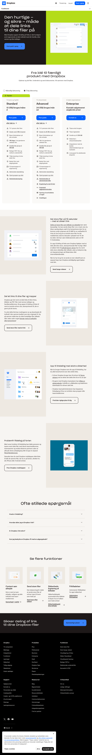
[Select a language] (56, 3)
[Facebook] (8, 719)
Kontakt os (7, 687)
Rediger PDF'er (64, 662)
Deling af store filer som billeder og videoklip (65, 225)
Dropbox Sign (36, 665)
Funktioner (7, 656)
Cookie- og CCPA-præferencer (13, 696)
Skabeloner (7, 668)
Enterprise (35, 656)
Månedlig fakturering (13, 91)
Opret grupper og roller (16, 175)
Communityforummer (38, 699)
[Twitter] (4, 719)
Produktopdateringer (38, 674)
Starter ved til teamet (17, 132)
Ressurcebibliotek (37, 693)
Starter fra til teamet (47, 132)
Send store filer (64, 647)
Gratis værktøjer (8, 671)
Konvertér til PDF (65, 668)
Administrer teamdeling (16, 172)
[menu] (88, 3)
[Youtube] (12, 719)
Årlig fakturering (31, 91)
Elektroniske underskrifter (68, 665)
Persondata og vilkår (10, 690)
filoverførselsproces (11, 453)
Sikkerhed (7, 662)
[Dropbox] (9, 3)
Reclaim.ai (35, 668)
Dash (33, 659)
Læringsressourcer (9, 705)
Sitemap (6, 702)
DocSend (34, 662)
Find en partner (36, 711)
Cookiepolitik (8, 693)
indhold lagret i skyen (68, 248)
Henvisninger (36, 702)
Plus (33, 647)
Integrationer (7, 653)
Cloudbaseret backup (66, 659)
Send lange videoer (66, 650)
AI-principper (8, 699)
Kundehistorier (36, 690)
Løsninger (7, 659)
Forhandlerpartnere (38, 705)
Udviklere (35, 696)
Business (34, 653)
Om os (62, 684)
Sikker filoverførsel (65, 656)
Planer (34, 671)
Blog (33, 684)
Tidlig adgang (8, 665)
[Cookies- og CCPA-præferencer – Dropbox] (29, 742)
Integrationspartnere (38, 708)
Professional (35, 650)
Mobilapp (6, 650)
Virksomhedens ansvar (67, 693)
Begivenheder (36, 687)
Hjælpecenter (8, 684)
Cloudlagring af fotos (66, 653)
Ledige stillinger (65, 687)
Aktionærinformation (66, 690)
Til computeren (8, 647)
